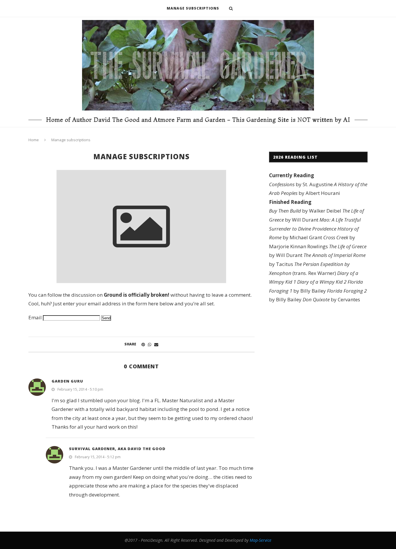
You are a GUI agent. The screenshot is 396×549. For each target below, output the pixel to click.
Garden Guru (67, 381)
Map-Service (260, 540)
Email (35, 317)
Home (33, 139)
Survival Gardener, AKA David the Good (117, 448)
